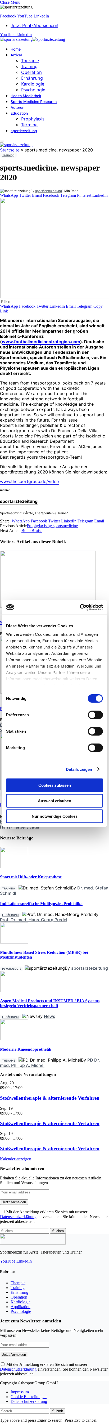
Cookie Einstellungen (29, 1396)
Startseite (10, 150)
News (49, 1016)
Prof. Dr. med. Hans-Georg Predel (33, 919)
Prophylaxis (32, 119)
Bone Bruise (31, 530)
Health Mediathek (26, 95)
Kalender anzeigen (15, 1159)
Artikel (16, 55)
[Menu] (2, 141)
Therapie (30, 61)
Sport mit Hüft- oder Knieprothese (31, 877)
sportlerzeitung (24, 130)
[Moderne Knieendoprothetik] (14, 1038)
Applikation (20, 1306)
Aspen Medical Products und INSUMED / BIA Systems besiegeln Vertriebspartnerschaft (49, 1003)
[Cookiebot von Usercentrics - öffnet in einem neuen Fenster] (80, 607)
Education (19, 113)
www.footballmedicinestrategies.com (41, 341)
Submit (57, 1411)
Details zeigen (79, 769)
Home (16, 49)
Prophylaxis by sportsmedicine (52, 526)
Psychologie (33, 90)
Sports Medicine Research (34, 101)
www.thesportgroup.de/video (29, 481)
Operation (31, 72)
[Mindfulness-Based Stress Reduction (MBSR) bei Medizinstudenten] (14, 942)
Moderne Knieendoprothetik (25, 1049)
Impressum (20, 1392)
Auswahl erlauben (54, 800)
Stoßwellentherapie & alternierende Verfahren (49, 1098)
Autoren (17, 107)
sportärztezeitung (48, 191)
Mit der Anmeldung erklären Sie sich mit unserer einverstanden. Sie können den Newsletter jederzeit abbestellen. (54, 1217)
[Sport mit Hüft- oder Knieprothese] (14, 866)
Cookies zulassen (54, 785)
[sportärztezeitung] (32, 39)
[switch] (95, 715)
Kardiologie (32, 84)
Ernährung (32, 78)
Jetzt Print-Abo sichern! (34, 25)
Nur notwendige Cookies (55, 816)
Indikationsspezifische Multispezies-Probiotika (41, 903)
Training (29, 66)
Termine (29, 125)
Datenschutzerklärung (18, 1216)
